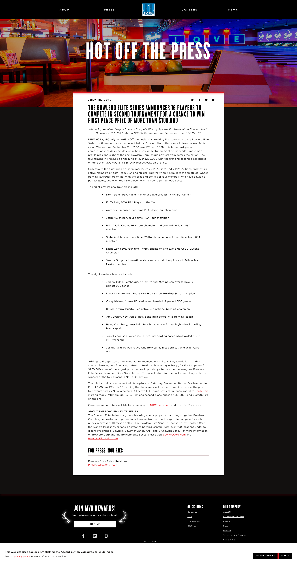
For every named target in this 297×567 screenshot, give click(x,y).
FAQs (189, 517)
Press (109, 9)
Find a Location (194, 521)
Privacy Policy (229, 540)
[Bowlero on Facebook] (199, 100)
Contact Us (192, 512)
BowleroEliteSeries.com (103, 438)
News (233, 9)
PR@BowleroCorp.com (102, 465)
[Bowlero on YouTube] (213, 100)
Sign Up (95, 524)
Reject (285, 555)
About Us (227, 512)
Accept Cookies (265, 555)
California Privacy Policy (233, 517)
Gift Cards (191, 526)
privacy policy (22, 556)
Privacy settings (148, 542)
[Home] (148, 9)
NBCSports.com (160, 405)
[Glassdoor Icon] (106, 536)
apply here (202, 391)
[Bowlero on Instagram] (192, 100)
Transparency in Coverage (234, 535)
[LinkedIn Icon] (95, 536)
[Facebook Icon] (83, 536)
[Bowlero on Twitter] (206, 100)
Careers (189, 9)
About (65, 9)
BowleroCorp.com (174, 434)
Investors (227, 530)
